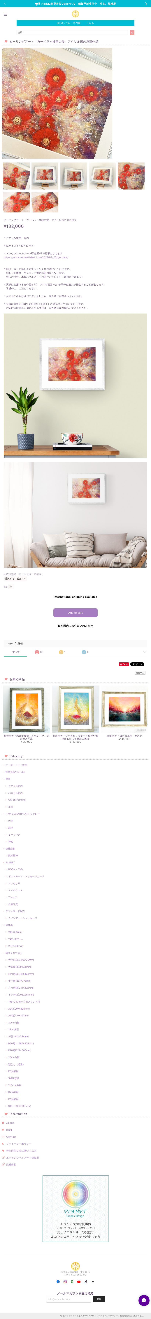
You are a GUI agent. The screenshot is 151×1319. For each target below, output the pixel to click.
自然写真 (13, 904)
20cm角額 (13, 1022)
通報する (140, 673)
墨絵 (10, 806)
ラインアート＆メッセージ (22, 918)
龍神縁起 (10, 848)
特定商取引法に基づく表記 (21, 1150)
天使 (10, 820)
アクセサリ (14, 883)
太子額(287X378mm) (19, 980)
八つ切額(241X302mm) (21, 987)
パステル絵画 (15, 792)
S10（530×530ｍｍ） (20, 1106)
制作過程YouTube (15, 771)
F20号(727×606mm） (20, 1050)
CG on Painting (17, 799)
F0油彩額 (13, 1071)
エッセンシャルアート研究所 (22, 1157)
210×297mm (15, 932)
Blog (9, 1129)
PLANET (10, 862)
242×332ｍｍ (16, 939)
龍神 (10, 827)
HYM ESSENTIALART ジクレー (23, 813)
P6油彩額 (13, 1099)
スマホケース (15, 890)
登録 (99, 1299)
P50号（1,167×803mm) (21, 1043)
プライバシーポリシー (18, 1143)
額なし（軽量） (16, 1064)
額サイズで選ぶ (14, 952)
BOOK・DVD (15, 869)
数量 (6, 587)
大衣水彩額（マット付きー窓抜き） (24, 574)
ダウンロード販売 (15, 911)
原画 (8, 778)
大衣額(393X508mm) (20, 966)
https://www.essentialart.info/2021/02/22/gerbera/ (36, 257)
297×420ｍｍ (15, 945)
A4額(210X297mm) (18, 1015)
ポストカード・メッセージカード (26, 876)
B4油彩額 (13, 1092)
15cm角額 (13, 1029)
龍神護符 (13, 855)
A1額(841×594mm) (18, 1036)
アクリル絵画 (15, 785)
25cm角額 (13, 1057)
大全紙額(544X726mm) (21, 959)
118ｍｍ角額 (15, 1085)
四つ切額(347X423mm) (21, 973)
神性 (10, 841)
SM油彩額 (13, 1078)
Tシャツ (12, 897)
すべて (16, 652)
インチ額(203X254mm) (21, 994)
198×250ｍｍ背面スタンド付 (24, 1001)
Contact (11, 1136)
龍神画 (9, 925)
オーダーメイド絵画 (16, 764)
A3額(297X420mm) (19, 1008)
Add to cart (75, 612)
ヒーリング (14, 834)
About (10, 1122)
